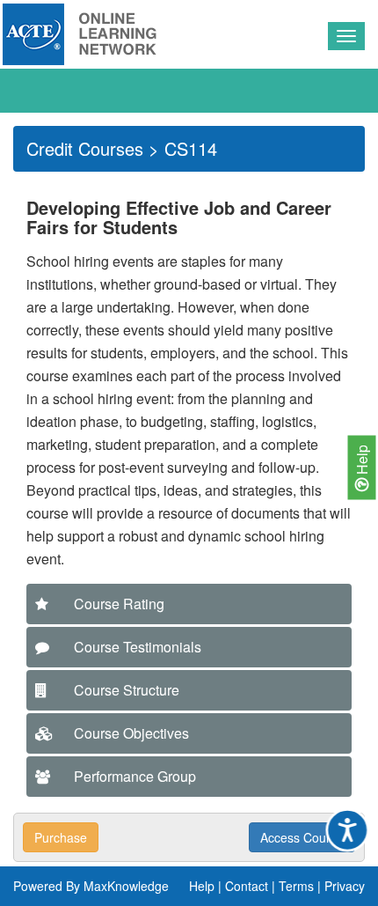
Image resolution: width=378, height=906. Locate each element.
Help (362, 460)
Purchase (60, 837)
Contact (246, 886)
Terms (296, 886)
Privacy (344, 886)
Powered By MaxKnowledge (91, 886)
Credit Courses (84, 148)
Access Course (302, 837)
